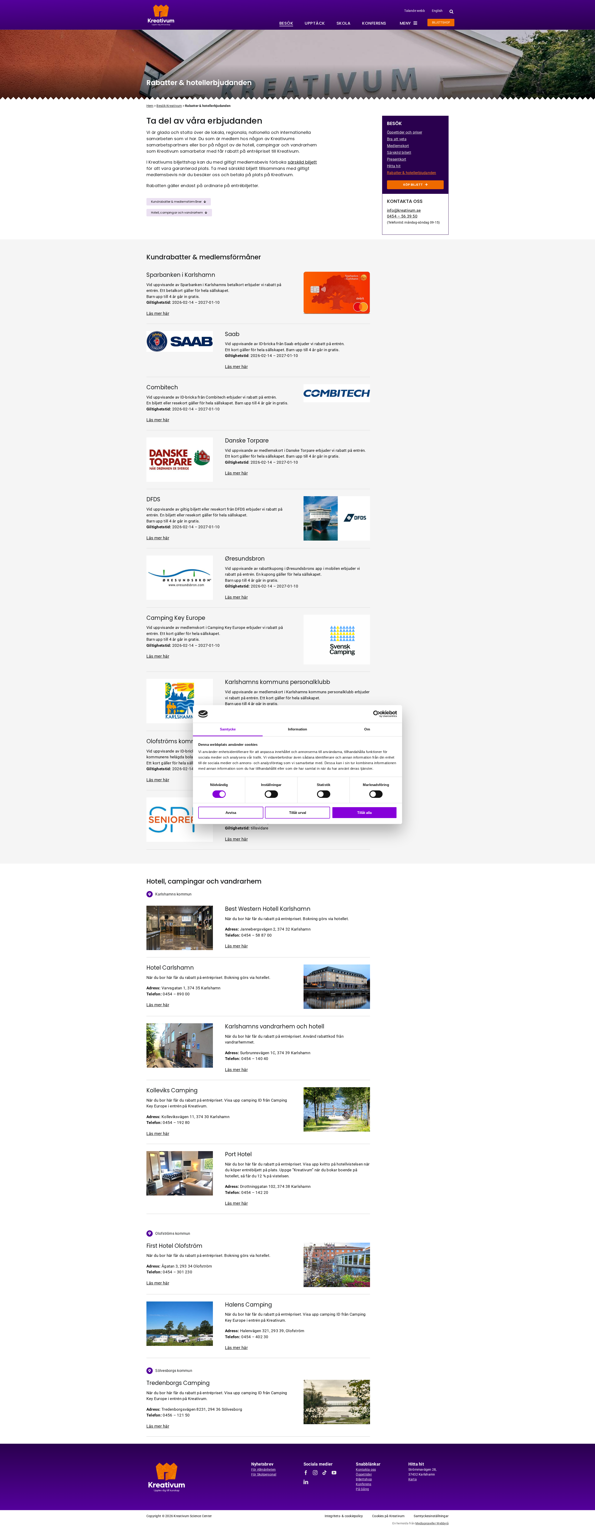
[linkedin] (306, 1482)
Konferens (363, 1484)
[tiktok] (324, 1472)
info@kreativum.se (404, 210)
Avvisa (230, 813)
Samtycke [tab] (228, 729)
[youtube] (334, 1472)
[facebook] (306, 1472)
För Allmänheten (263, 1469)
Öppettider (364, 1474)
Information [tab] (297, 729)
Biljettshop (364, 1479)
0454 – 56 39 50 (402, 216)
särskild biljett (302, 162)
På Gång (362, 1489)
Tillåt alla (364, 813)
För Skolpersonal (263, 1474)
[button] (450, 11)
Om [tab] (367, 729)
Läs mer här (157, 313)
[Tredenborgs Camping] (166, 1463)
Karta (412, 1479)
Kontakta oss (366, 1469)
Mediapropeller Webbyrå (432, 1523)
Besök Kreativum (169, 106)
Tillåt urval (297, 813)
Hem (149, 106)
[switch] (271, 794)
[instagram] (315, 1472)
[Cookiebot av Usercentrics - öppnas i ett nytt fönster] (376, 713)
